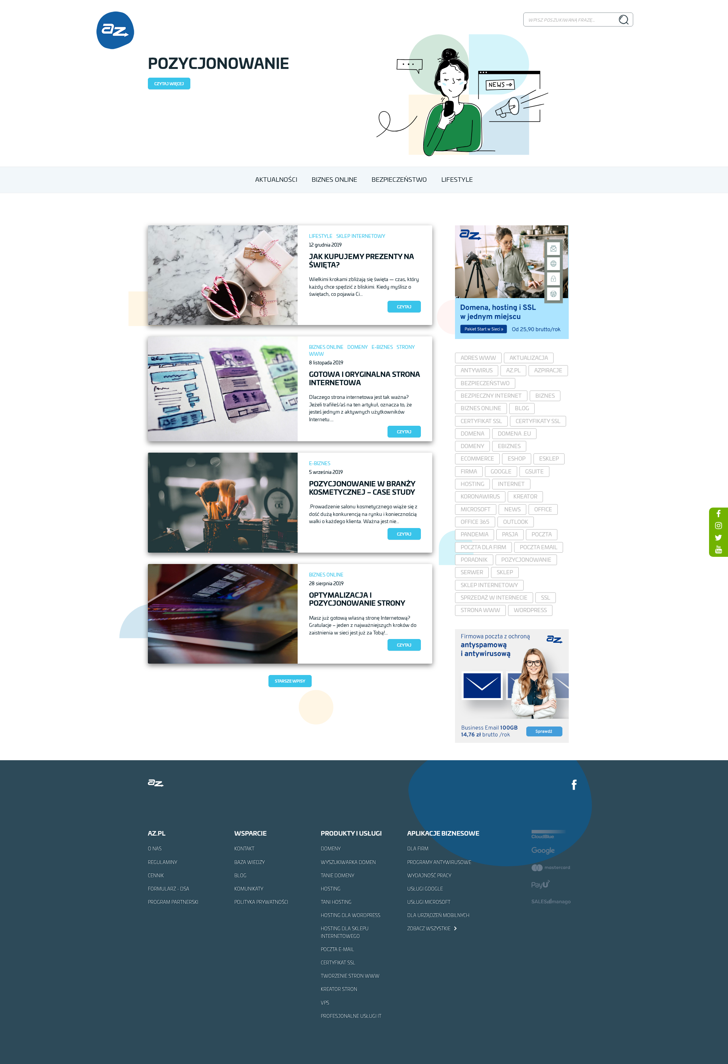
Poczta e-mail (337, 949)
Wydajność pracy (429, 875)
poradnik (474, 559)
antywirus (477, 370)
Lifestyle (321, 236)
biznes (545, 395)
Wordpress (530, 610)
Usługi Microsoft (428, 902)
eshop (517, 458)
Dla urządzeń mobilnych (438, 915)
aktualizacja (529, 357)
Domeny (357, 347)
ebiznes (509, 446)
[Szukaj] (623, 19)
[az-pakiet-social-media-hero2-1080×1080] (512, 336)
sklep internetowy (489, 585)
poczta (542, 534)
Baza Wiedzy (249, 862)
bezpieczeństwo (485, 383)
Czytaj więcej (169, 83)
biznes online (481, 408)
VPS (325, 1003)
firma (469, 471)
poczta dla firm (483, 547)
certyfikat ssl (481, 421)
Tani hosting (336, 902)
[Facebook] (574, 785)
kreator (525, 496)
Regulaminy (162, 862)
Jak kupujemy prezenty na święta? (361, 260)
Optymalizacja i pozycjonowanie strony (357, 599)
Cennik (156, 875)
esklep (549, 458)
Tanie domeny (337, 875)
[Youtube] (718, 549)
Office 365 (475, 521)
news (512, 509)
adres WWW (478, 357)
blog (522, 408)
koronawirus (480, 496)
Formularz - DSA (168, 889)
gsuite (534, 471)
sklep (505, 572)
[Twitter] (718, 537)
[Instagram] (718, 525)
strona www (480, 610)
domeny (472, 446)
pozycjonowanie (526, 559)
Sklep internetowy (360, 236)
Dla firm (417, 848)
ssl (545, 597)
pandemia (474, 534)
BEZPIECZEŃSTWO (399, 179)
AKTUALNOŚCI (276, 179)
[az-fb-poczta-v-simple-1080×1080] (512, 740)
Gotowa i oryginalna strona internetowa (364, 378)
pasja (510, 534)
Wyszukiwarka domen (348, 862)
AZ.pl (513, 370)
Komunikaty (248, 889)
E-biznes (382, 347)
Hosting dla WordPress (350, 915)
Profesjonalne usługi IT (351, 1016)
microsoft (476, 509)
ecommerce (477, 458)
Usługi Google (425, 889)
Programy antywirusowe (439, 862)
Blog (240, 875)
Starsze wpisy (290, 681)
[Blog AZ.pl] (115, 30)
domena (472, 433)
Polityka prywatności (261, 902)
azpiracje (548, 370)
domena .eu (514, 433)
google (501, 471)
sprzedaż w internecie (494, 597)
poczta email (538, 547)
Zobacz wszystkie (429, 928)
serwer (472, 572)
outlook (515, 521)
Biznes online (326, 347)
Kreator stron (339, 989)
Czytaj (404, 306)
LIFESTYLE (457, 179)
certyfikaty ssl (538, 421)
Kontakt (244, 848)
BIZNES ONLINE (334, 179)
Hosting (330, 889)
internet (511, 483)
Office (543, 509)
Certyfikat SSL (338, 962)
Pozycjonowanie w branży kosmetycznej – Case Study (362, 487)
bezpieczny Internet (491, 395)
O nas (155, 848)
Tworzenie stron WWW (350, 976)
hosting (472, 483)
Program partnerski (173, 902)
